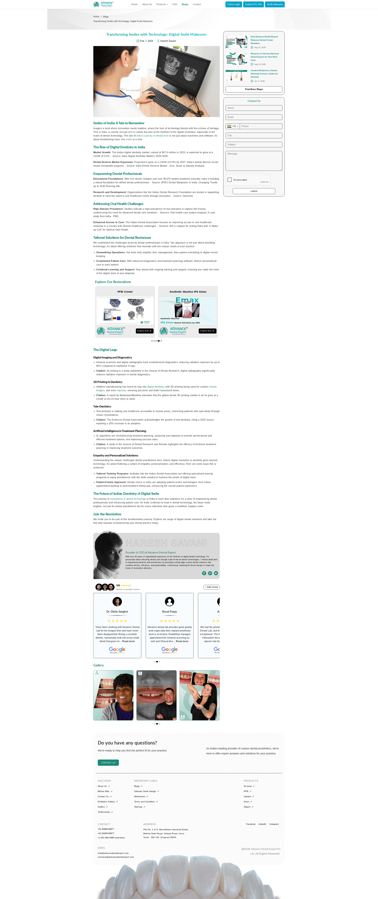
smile (129, 139)
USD (174, 4)
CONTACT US (108, 762)
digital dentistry (155, 386)
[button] (152, 340)
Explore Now (143, 331)
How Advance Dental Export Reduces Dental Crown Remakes (264, 39)
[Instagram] (210, 573)
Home (96, 16)
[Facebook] (204, 573)
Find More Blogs (254, 89)
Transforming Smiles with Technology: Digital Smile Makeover (123, 21)
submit (254, 191)
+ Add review (211, 587)
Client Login (233, 4)
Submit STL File (253, 4)
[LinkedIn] (216, 573)
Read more (130, 641)
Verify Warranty (275, 4)
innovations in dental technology (128, 499)
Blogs (106, 16)
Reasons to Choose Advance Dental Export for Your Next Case (265, 56)
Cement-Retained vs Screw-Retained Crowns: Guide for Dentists (264, 73)
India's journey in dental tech (153, 135)
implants (121, 390)
